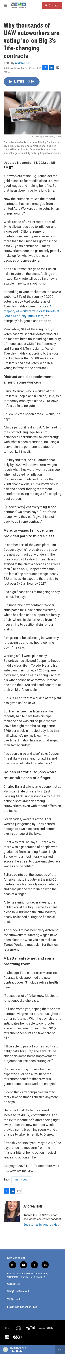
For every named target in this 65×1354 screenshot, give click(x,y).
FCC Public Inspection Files (22, 1307)
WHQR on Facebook (18, 1291)
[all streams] (60, 1349)
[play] (5, 1349)
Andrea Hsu (22, 63)
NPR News (21, 1179)
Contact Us (13, 1284)
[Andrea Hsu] (12, 1211)
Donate (53, 5)
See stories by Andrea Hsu (41, 1225)
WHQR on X (13, 1299)
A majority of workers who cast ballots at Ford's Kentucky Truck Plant (31, 311)
